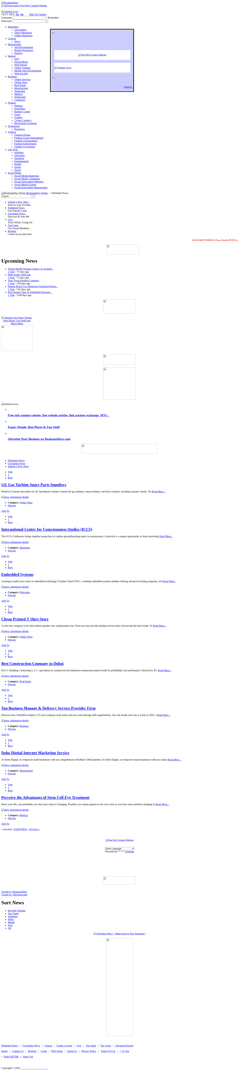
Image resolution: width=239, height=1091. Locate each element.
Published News (16, 207)
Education (25, 592)
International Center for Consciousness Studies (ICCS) (46, 529)
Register (12, 231)
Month (11, 922)
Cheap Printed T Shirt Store (25, 619)
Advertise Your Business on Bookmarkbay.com (39, 439)
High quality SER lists (19, 274)
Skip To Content (37, 14)
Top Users (13, 225)
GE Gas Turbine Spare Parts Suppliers (33, 485)
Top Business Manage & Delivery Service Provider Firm (48, 708)
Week (11, 919)
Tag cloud (91, 1045)
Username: (6, 17)
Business (24, 726)
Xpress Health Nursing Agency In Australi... (30, 268)
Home (4, 1051)
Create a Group (64, 1045)
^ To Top (124, 1051)
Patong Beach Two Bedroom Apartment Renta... (33, 286)
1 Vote (11, 271)
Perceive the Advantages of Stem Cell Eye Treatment (45, 797)
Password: (6, 21)
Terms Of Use (108, 1051)
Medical (24, 815)
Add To (5, 511)
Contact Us (18, 1051)
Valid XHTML (11, 1056)
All (9, 928)
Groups (48, 1045)
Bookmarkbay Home (37, 193)
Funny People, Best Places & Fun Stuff (34, 427)
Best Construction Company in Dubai (32, 663)
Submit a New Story (18, 202)
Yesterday (13, 916)
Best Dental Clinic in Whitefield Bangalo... (30, 292)
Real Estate (25, 681)
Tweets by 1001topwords (14, 894)
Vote (10, 472)
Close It (128, 87)
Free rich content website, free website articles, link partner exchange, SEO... (58, 415)
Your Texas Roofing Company (23, 280)
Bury (10, 477)
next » (36, 829)
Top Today (13, 913)
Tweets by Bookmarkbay (14, 891)
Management (26, 770)
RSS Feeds (57, 1051)
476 (31, 829)
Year (10, 925)
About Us (72, 1051)
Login (44, 1051)
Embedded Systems (17, 574)
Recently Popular (17, 910)
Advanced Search (124, 1045)
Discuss (12, 505)
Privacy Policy (88, 1051)
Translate (129, 851)
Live (10, 219)
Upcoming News (16, 213)
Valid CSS (27, 1056)
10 (25, 829)
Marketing (25, 547)
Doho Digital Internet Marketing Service (35, 753)
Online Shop (26, 502)
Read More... (158, 491)
